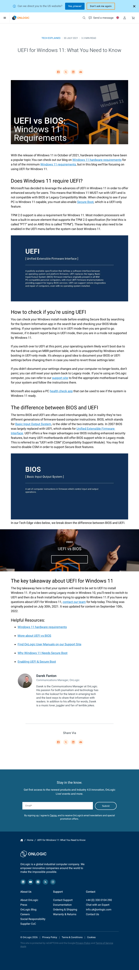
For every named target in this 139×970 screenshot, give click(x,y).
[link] (20, 18)
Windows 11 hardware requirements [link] (97, 160)
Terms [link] (53, 815)
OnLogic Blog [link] (28, 910)
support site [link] (60, 378)
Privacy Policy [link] (49, 937)
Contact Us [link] (92, 914)
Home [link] (21, 840)
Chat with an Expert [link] (97, 905)
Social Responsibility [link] (32, 919)
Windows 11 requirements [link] (58, 164)
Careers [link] (25, 914)
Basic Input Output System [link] (33, 424)
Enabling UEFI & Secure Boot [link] (37, 661)
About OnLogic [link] (29, 900)
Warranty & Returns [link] (64, 914)
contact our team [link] (74, 602)
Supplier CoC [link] (28, 924)
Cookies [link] (91, 937)
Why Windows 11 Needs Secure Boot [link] (42, 653)
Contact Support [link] (63, 900)
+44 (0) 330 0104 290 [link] (99, 900)
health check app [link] (61, 391)
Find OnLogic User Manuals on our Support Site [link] (49, 644)
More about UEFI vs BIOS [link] (34, 635)
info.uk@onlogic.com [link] (98, 910)
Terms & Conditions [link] (72, 937)
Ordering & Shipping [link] (65, 910)
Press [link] (23, 905)
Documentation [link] (62, 905)
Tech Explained (51, 38)
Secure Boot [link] (85, 202)
